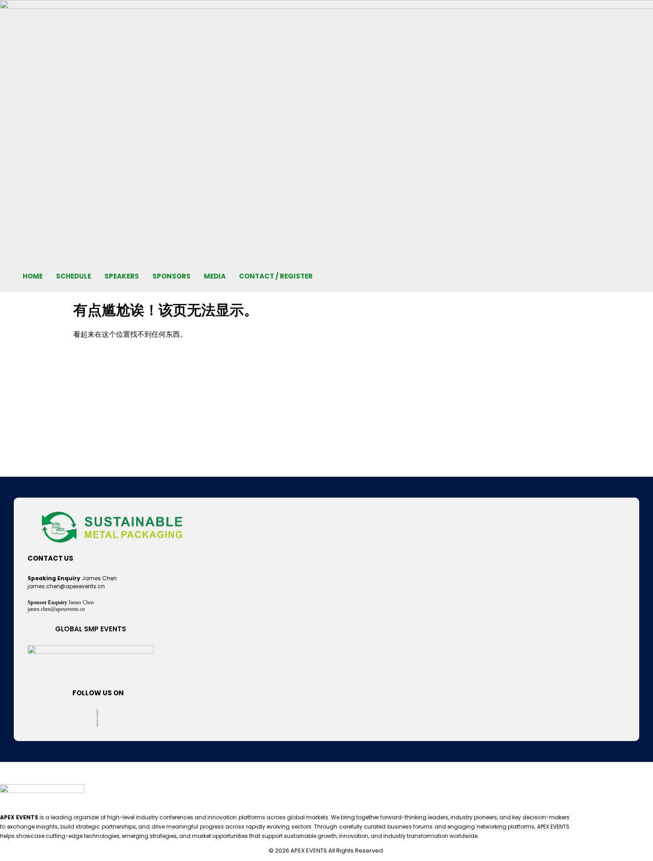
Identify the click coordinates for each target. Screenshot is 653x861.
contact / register (276, 276)
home (33, 276)
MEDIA (215, 276)
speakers (121, 276)
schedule (73, 276)
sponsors (171, 276)
